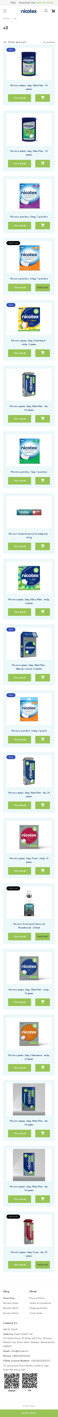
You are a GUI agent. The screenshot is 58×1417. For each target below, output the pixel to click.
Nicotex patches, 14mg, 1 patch (29, 730)
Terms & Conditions (40, 1303)
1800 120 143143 (44, 2)
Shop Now (9, 1298)
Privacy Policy (36, 1298)
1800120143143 (21, 1355)
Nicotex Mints (10, 1308)
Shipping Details (38, 1308)
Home (6, 18)
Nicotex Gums (11, 1303)
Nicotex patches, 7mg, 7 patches (29, 471)
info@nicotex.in (19, 1351)
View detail (20, 97)
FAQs (13, 2)
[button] (4, 10)
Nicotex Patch (11, 1313)
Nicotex (32, 1406)
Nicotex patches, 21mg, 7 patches (29, 216)
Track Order (36, 1313)
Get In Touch (10, 1329)
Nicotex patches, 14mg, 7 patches (29, 278)
